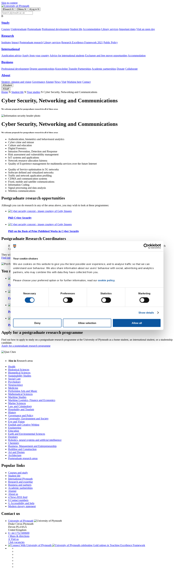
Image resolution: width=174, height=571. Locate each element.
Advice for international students (67, 55)
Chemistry (13, 443)
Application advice (11, 55)
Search (8, 9)
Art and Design (16, 452)
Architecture (14, 455)
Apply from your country (35, 55)
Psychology (14, 381)
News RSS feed (17, 497)
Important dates (127, 29)
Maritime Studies (17, 397)
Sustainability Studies (19, 375)
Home (4, 92)
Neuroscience (15, 384)
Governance (38, 81)
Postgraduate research (31, 42)
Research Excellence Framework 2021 (82, 42)
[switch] (68, 300)
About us (13, 494)
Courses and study (18, 472)
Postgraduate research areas (23, 458)
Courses (5, 29)
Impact (15, 42)
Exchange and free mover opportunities (106, 55)
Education (13, 430)
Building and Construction (22, 449)
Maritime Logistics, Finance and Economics (31, 400)
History (12, 412)
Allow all (137, 322)
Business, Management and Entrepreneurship (32, 446)
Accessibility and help (21, 503)
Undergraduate (19, 29)
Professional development (55, 29)
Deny (37, 322)
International (10, 49)
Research (7, 36)
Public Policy (110, 42)
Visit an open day (145, 29)
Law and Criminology (20, 406)
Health (11, 366)
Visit (63, 81)
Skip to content (9, 2)
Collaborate (131, 68)
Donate (121, 68)
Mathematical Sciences (20, 394)
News (57, 81)
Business (7, 62)
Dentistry (13, 436)
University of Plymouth (20, 520)
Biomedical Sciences (19, 372)
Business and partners (19, 484)
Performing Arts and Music (22, 391)
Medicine (13, 388)
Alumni (50, 81)
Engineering (14, 427)
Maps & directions (18, 536)
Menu (21, 9)
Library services (109, 29)
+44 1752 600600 (18, 533)
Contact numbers (18, 500)
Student (7, 85)
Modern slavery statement (22, 506)
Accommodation (92, 29)
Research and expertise (20, 481)
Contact (86, 81)
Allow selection (87, 322)
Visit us (13, 539)
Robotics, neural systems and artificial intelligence (35, 440)
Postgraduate (34, 29)
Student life (76, 29)
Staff (6, 89)
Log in (34, 9)
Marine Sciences (17, 403)
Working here (74, 81)
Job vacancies (16, 542)
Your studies (33, 92)
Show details (146, 312)
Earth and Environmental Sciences (26, 433)
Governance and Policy (20, 415)
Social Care (14, 378)
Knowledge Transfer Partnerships (73, 68)
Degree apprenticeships (42, 68)
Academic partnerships (104, 68)
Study (5, 22)
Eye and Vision (16, 421)
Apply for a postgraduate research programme (25, 345)
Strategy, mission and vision (16, 81)
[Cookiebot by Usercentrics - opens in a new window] (146, 246)
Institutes (6, 42)
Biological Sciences (18, 369)
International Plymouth (20, 478)
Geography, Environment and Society (28, 418)
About (5, 75)
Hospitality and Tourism (21, 409)
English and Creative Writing (23, 424)
